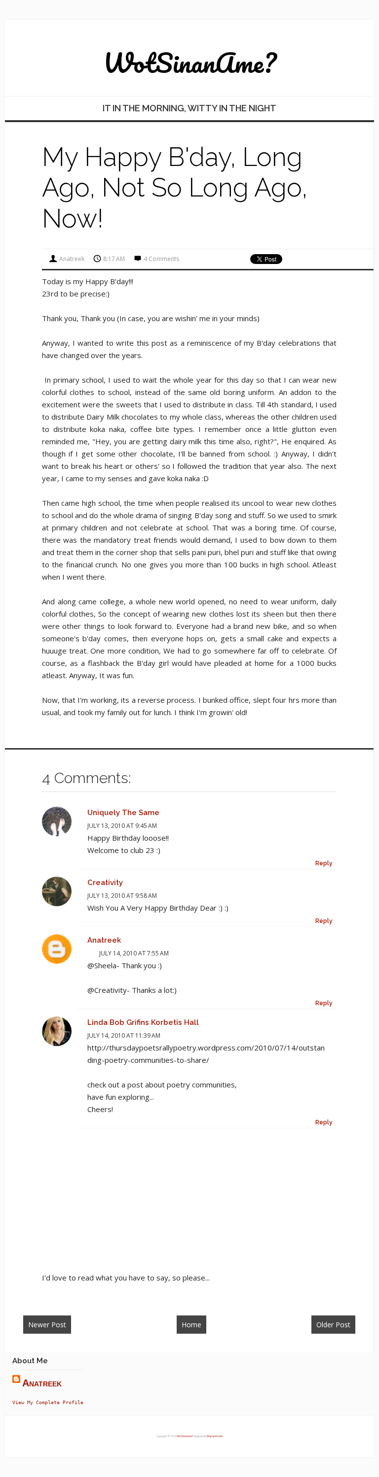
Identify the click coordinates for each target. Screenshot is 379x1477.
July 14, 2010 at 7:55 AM (134, 953)
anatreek (104, 940)
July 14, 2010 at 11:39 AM (123, 1035)
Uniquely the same (123, 812)
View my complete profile (47, 1402)
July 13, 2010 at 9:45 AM (122, 825)
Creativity (105, 882)
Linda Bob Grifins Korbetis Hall (143, 1022)
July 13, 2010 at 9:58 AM (122, 895)
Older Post (333, 1324)
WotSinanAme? (189, 62)
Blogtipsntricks (215, 1436)
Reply (324, 863)
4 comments (161, 259)
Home (191, 1324)
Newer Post (47, 1324)
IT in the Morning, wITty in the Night (189, 108)
